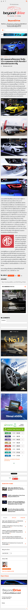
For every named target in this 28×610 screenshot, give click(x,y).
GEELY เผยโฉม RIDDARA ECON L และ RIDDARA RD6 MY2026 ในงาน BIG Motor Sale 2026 (16, 489)
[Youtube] (1, 1)
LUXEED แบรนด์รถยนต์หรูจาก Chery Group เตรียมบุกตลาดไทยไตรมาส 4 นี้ (16, 496)
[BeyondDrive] (14, 17)
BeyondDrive (14, 20)
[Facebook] (5, 1)
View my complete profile (8, 571)
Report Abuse (5, 576)
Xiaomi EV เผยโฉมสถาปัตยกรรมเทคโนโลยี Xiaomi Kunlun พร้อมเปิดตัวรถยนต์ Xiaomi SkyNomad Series (16, 510)
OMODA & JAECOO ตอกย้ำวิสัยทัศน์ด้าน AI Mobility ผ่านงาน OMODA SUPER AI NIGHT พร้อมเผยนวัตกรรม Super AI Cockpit (16, 503)
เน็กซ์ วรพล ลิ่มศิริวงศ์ (6, 569)
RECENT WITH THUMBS (7, 483)
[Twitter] (3, 1)
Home (3, 603)
